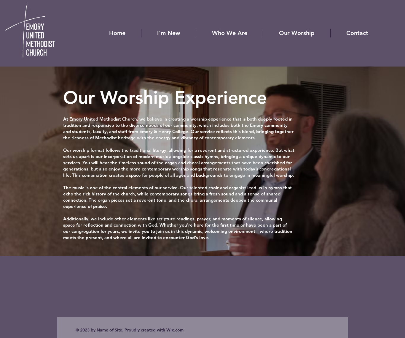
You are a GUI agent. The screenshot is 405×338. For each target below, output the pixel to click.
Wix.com (175, 330)
